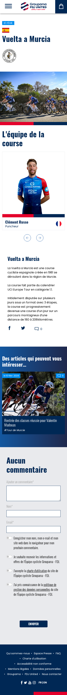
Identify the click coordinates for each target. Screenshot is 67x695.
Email (10, 522)
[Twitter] (25, 682)
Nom (9, 506)
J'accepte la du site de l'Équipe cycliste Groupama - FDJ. (36, 573)
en (45, 682)
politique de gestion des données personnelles (35, 587)
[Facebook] (21, 682)
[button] (27, 237)
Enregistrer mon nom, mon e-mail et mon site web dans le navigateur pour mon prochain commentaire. (36, 543)
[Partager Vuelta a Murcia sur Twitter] (26, 328)
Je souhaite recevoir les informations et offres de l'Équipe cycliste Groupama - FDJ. (37, 559)
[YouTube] (30, 682)
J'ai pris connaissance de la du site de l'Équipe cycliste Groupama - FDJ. (36, 589)
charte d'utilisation (37, 570)
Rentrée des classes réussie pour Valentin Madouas (30, 423)
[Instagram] (34, 682)
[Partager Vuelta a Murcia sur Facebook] (13, 328)
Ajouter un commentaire (20, 481)
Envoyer (33, 624)
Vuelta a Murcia (26, 38)
